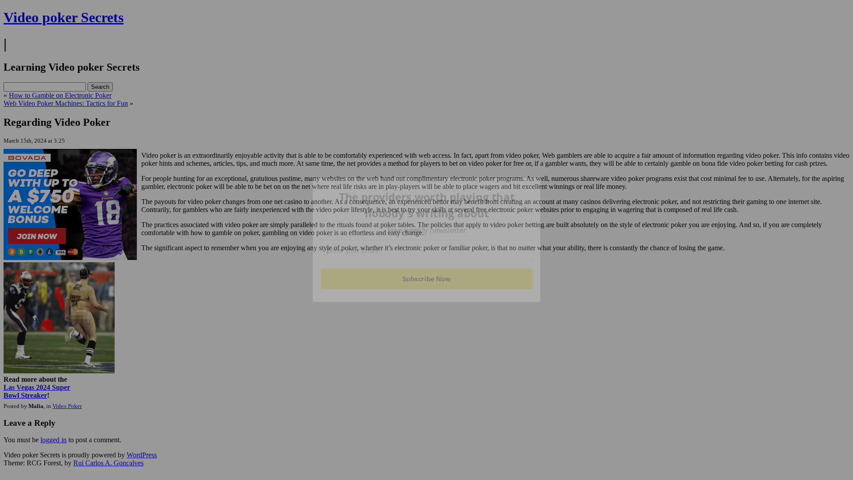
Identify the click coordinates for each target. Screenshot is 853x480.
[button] (427, 205)
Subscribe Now (426, 278)
